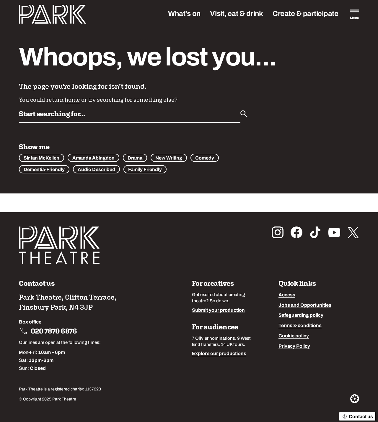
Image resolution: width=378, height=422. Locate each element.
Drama (135, 158)
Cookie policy (293, 336)
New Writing (168, 158)
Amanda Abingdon (93, 158)
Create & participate (305, 14)
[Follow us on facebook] (296, 232)
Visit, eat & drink (236, 14)
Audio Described (96, 170)
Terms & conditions (300, 326)
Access (286, 295)
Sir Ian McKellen (41, 158)
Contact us (361, 417)
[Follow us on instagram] (278, 232)
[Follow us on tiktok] (315, 232)
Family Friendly (145, 170)
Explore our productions (219, 354)
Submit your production (218, 310)
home (72, 99)
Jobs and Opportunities (304, 305)
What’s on (184, 14)
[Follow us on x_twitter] (353, 232)
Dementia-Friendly (44, 170)
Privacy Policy (294, 346)
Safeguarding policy (300, 315)
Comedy (204, 158)
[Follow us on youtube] (334, 232)
